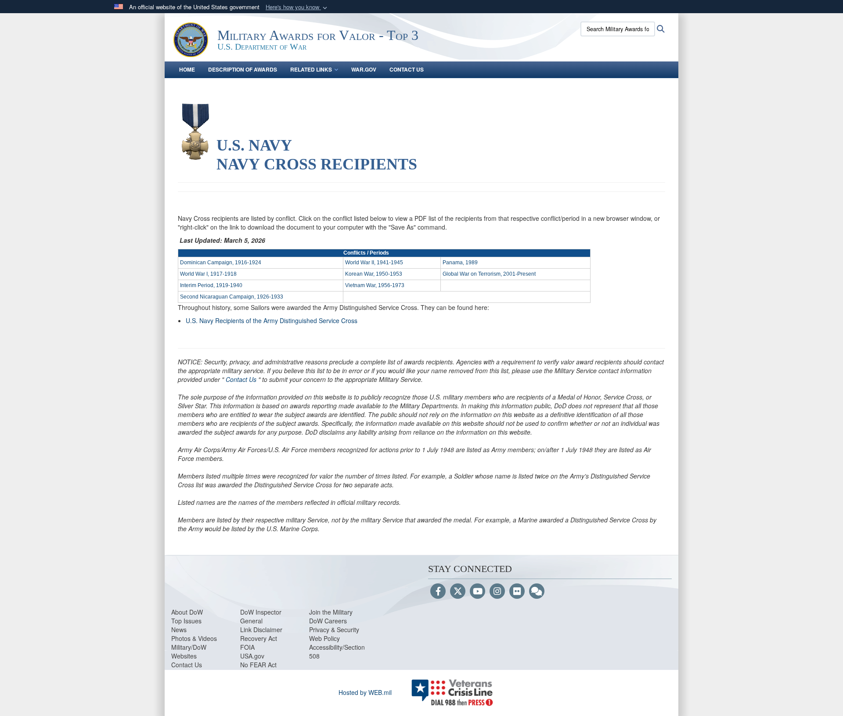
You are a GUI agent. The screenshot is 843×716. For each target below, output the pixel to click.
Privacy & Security (334, 629)
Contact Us (406, 69)
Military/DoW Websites (188, 651)
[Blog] (536, 591)
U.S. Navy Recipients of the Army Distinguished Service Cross (271, 320)
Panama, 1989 (460, 262)
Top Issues (186, 620)
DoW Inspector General (260, 616)
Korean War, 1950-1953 (373, 274)
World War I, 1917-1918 (208, 274)
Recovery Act (258, 638)
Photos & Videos (194, 638)
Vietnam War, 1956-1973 (374, 285)
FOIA (247, 647)
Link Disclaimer (261, 629)
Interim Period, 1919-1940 (211, 285)
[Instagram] (497, 591)
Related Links (311, 69)
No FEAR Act (258, 664)
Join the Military (331, 612)
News (179, 629)
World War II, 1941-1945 (374, 262)
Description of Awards (242, 69)
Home (187, 69)
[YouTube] (477, 591)
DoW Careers (328, 620)
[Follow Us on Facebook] (438, 591)
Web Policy (324, 638)
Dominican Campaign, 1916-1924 (220, 262)
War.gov (363, 69)
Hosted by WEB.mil (365, 692)
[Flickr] (517, 591)
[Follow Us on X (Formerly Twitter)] (457, 591)
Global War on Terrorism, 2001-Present (489, 274)
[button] (297, 7)
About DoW (187, 612)
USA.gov (252, 655)
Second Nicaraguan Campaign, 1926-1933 (231, 297)
